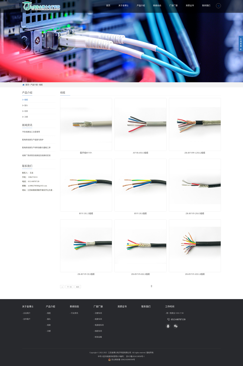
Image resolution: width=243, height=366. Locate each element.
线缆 (41, 85)
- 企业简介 (26, 313)
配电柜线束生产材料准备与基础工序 (36, 148)
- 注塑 (48, 331)
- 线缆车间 (98, 331)
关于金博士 (123, 5)
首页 (108, 5)
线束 (26, 111)
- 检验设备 (98, 337)
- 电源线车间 (99, 325)
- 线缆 (48, 313)
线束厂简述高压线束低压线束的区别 (36, 155)
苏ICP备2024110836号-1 (135, 356)
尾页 (77, 287)
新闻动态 (157, 5)
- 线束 (48, 325)
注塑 (26, 117)
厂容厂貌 (173, 5)
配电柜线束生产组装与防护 (32, 140)
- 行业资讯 (74, 313)
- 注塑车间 (98, 313)
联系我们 (206, 5)
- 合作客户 (26, 319)
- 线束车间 (98, 319)
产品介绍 (141, 5)
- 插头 (48, 319)
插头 (26, 105)
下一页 (69, 287)
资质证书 (190, 5)
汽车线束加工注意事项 (31, 132)
